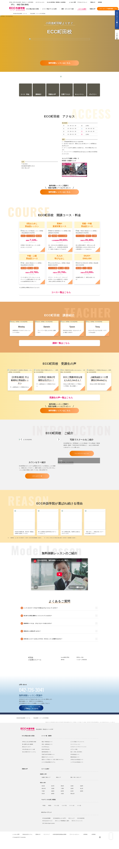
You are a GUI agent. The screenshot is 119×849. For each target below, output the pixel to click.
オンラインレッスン (40, 2)
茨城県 (52, 788)
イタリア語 (64, 805)
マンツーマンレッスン (75, 744)
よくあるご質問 (72, 2)
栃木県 (52, 785)
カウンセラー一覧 (37, 476)
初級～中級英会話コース (47, 741)
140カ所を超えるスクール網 (28, 749)
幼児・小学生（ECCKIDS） (77, 751)
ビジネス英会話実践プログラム (48, 762)
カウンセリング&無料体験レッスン (108, 8)
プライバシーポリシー (74, 834)
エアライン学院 (74, 749)
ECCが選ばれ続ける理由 (32, 9)
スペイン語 (71, 805)
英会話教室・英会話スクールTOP (44, 729)
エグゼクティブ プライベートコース (78, 746)
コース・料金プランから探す (49, 9)
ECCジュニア (72, 818)
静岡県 (52, 793)
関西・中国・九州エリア (76, 777)
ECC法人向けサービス (47, 820)
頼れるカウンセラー (26, 746)
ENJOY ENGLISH (45, 749)
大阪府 (62, 793)
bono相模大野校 (65, 657)
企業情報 (94, 834)
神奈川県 (44, 788)
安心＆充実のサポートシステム (29, 751)
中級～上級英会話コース (47, 744)
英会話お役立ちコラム (27, 834)
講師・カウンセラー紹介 (68, 9)
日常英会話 (74, 722)
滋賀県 (81, 785)
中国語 (44, 805)
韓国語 (49, 805)
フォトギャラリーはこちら (81, 453)
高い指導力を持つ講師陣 (27, 744)
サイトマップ (46, 834)
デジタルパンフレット (82, 2)
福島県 (52, 791)
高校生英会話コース (75, 757)
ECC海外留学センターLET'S (59, 818)
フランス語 (56, 805)
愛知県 (62, 785)
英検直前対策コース (46, 751)
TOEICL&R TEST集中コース (48, 754)
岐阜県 (62, 791)
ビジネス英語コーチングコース (77, 741)
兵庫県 (72, 788)
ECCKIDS (31, 2)
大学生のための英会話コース (77, 759)
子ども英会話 (84, 722)
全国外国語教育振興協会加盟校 (59, 834)
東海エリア (58, 777)
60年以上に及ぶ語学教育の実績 (29, 741)
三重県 (62, 788)
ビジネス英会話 (79, 722)
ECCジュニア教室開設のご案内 (62, 820)
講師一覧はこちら (61, 343)
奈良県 (72, 791)
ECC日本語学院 (81, 818)
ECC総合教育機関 (46, 818)
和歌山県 (72, 793)
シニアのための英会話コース (77, 762)
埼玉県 (43, 793)
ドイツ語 (79, 805)
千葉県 (43, 791)
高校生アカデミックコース (47, 757)
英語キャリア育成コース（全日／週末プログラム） (53, 759)
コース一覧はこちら (61, 292)
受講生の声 (92, 9)
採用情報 (100, 2)
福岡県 (81, 791)
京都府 (72, 785)
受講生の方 (92, 2)
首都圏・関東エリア (46, 777)
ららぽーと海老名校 (82, 659)
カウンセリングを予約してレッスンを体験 (31, 707)
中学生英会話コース (75, 754)
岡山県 (81, 788)
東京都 (43, 785)
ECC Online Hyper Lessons (48, 823)
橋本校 (62, 659)
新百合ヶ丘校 (80, 657)
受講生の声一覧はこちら (61, 397)
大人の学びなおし (45, 746)
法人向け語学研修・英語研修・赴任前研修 (56, 2)
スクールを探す (82, 9)
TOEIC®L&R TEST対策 (90, 722)
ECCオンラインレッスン (77, 820)
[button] (21, 439)
